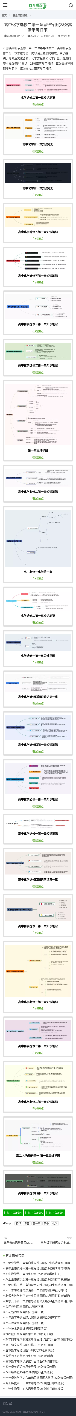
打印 (18, 1223)
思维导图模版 (20, 15)
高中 (46, 1223)
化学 (54, 1223)
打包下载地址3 (55, 1213)
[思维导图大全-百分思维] (38, 8)
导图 (26, 1223)
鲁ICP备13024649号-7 (34, 1411)
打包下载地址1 (13, 1213)
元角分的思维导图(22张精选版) (23, 1243)
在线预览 (38, 104)
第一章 (36, 1223)
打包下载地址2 (34, 1213)
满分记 (18, 1411)
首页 (4, 15)
